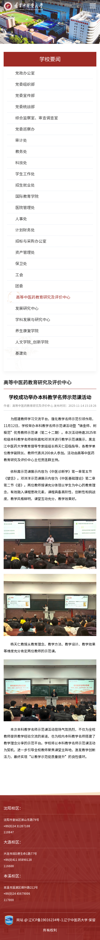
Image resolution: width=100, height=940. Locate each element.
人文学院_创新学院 (32, 342)
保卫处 (21, 264)
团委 (19, 286)
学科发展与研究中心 (32, 320)
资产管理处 (25, 252)
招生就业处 (25, 185)
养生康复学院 (27, 331)
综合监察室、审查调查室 (36, 118)
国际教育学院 (27, 196)
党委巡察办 (25, 129)
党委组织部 (25, 84)
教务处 (21, 151)
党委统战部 (25, 107)
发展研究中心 (27, 308)
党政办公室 (25, 73)
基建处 (21, 353)
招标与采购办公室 (30, 241)
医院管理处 (25, 207)
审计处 (21, 140)
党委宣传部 (25, 95)
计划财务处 (25, 230)
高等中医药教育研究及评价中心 (43, 297)
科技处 (21, 163)
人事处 (21, 219)
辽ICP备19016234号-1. (46, 920)
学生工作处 (25, 174)
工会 (19, 275)
